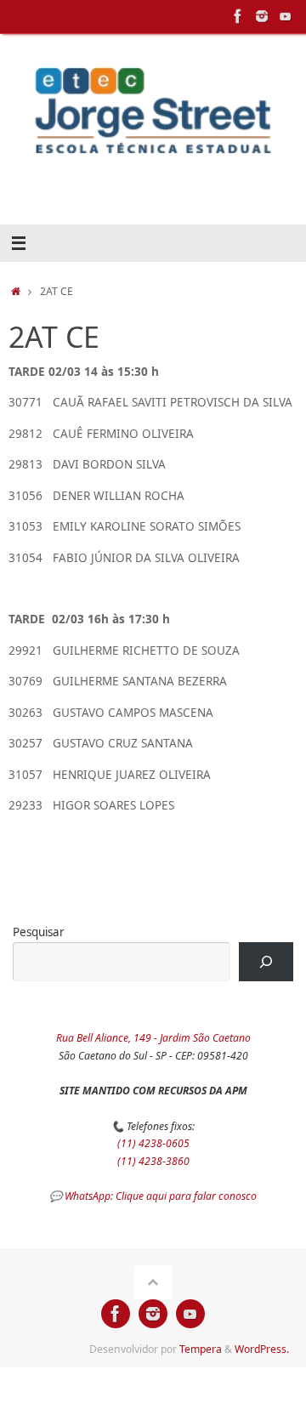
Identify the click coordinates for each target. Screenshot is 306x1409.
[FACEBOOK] (238, 16)
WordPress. (262, 1349)
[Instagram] (262, 16)
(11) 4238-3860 (153, 1161)
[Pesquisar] (266, 961)
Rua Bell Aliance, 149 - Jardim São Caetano (153, 1038)
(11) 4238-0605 (153, 1143)
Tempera (200, 1349)
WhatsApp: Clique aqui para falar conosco (161, 1196)
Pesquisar (39, 932)
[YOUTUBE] (286, 16)
